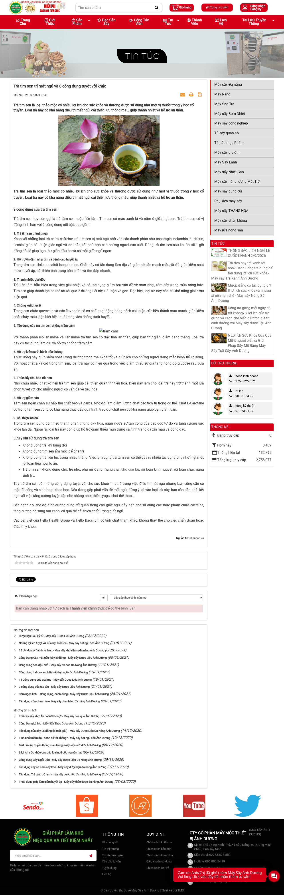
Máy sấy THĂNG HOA (231, 211)
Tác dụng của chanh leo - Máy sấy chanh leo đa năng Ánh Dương (59, 701)
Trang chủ (25, 22)
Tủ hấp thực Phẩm (229, 143)
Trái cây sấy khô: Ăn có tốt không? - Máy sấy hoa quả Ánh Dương (59, 716)
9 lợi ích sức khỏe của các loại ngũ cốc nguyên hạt (50, 752)
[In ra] (192, 95)
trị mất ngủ (101, 239)
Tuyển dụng (109, 868)
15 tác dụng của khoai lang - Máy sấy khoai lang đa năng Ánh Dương (61, 650)
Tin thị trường (110, 848)
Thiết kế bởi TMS (172, 890)
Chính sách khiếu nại (159, 842)
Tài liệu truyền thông (254, 22)
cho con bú (130, 469)
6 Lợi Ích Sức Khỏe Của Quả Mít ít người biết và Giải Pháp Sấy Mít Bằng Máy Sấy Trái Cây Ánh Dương (241, 343)
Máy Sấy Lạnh (225, 162)
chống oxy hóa (91, 423)
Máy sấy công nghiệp (231, 123)
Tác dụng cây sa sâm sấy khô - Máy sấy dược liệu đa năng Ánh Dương (62, 767)
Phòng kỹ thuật (243, 406)
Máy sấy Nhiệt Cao (229, 172)
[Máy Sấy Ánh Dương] (37, 7)
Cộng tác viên (218, 7)
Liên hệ (223, 22)
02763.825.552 (244, 381)
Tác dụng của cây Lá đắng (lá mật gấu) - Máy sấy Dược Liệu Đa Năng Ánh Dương (69, 730)
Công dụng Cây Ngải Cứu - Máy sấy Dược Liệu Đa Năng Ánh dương (60, 759)
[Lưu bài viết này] (200, 95)
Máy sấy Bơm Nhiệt (229, 114)
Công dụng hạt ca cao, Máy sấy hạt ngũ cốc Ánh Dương (53, 672)
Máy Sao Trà (224, 104)
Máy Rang (222, 94)
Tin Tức (169, 22)
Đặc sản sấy (108, 22)
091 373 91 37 (243, 411)
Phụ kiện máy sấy (228, 201)
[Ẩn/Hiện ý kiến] (104, 597)
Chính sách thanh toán (160, 855)
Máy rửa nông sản (228, 230)
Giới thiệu (50, 22)
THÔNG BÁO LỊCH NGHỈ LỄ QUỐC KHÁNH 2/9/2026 (249, 253)
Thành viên (196, 22)
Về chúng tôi (110, 842)
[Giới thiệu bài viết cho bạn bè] (183, 95)
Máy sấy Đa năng (228, 84)
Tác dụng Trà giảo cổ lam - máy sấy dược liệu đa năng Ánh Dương (60, 774)
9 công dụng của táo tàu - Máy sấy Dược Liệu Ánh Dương (54, 686)
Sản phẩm (77, 22)
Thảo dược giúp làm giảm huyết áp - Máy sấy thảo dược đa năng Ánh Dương (66, 781)
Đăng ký (255, 9)
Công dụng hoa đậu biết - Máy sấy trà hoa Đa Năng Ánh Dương (58, 665)
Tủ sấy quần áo (226, 133)
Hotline (238, 391)
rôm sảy (163, 285)
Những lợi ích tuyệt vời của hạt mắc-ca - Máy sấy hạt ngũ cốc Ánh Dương (64, 643)
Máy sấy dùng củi (228, 191)
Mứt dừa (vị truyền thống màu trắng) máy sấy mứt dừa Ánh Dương (60, 745)
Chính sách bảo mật (158, 848)
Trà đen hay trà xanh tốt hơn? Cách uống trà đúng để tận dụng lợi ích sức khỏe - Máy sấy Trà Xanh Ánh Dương (241, 270)
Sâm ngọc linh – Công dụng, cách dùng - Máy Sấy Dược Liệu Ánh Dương (64, 694)
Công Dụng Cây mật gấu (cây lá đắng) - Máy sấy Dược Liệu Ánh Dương (63, 657)
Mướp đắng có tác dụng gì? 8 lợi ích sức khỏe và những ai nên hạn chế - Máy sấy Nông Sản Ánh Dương (241, 293)
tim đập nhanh (98, 271)
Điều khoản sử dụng (159, 861)
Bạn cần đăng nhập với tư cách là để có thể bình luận (76, 608)
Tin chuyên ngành (113, 855)
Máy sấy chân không (230, 220)
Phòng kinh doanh (245, 376)
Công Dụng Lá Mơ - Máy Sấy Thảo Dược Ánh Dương (51, 723)
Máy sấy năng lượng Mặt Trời (237, 181)
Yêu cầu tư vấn (111, 861)
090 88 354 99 (243, 396)
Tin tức (142, 56)
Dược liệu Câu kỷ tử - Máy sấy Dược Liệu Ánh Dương (51, 636)
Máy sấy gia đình (227, 152)
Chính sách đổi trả (157, 868)
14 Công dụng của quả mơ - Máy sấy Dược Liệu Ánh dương (55, 679)
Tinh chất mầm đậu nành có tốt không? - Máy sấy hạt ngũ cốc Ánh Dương (64, 738)
